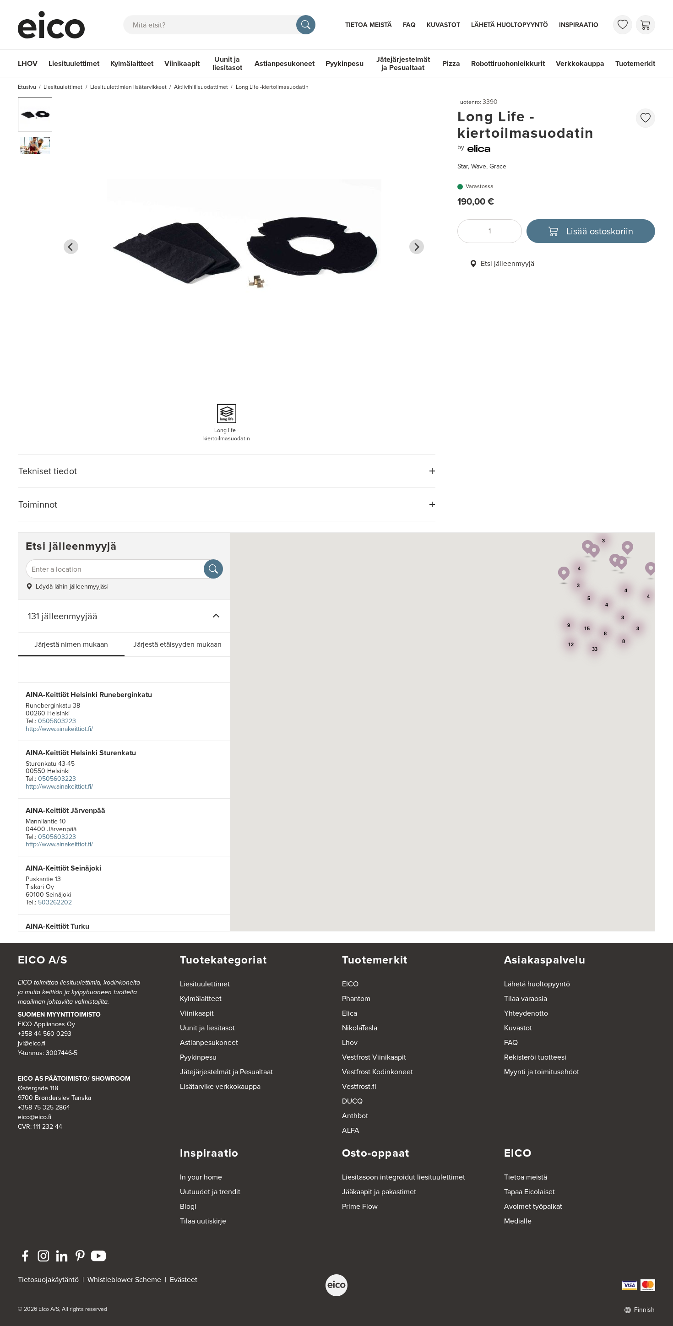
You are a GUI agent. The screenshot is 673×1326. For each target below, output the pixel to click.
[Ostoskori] (645, 24)
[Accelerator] (55, 24)
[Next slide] (416, 246)
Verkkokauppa (580, 63)
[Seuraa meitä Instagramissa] (43, 1256)
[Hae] (305, 24)
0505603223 (57, 721)
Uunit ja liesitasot (227, 63)
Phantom (356, 998)
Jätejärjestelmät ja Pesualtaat (403, 63)
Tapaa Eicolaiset (529, 1191)
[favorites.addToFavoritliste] (645, 118)
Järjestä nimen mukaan (71, 644)
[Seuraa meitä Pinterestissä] (80, 1256)
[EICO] (336, 1285)
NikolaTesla (359, 1028)
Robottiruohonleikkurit (508, 63)
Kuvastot (443, 25)
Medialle (518, 1221)
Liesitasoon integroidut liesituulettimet (403, 1177)
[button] (35, 114)
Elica (349, 1013)
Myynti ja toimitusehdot (541, 1071)
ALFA (350, 1130)
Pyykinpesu (345, 63)
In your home (201, 1177)
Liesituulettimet (74, 63)
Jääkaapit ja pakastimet (379, 1191)
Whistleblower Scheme (124, 1279)
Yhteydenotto (526, 1013)
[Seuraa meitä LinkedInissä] (61, 1256)
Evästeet (183, 1279)
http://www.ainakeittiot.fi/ (59, 729)
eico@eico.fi (34, 1117)
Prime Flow (360, 1206)
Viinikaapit (182, 63)
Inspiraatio (578, 25)
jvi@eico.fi (31, 1043)
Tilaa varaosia (525, 998)
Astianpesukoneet (285, 63)
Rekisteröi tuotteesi (535, 1057)
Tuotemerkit (635, 63)
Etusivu (27, 87)
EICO (350, 984)
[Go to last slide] (71, 246)
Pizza (451, 63)
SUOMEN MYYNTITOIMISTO (59, 1014)
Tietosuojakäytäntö (48, 1279)
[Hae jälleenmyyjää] (213, 569)
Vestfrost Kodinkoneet (377, 1071)
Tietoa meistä (368, 25)
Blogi (188, 1206)
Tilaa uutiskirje (203, 1221)
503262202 (55, 902)
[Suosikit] (622, 24)
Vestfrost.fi (359, 1086)
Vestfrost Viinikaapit (374, 1057)
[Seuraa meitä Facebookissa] (25, 1256)
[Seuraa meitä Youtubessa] (98, 1256)
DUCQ (352, 1101)
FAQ (409, 25)
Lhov (350, 1042)
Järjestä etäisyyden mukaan (177, 644)
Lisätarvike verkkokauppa (220, 1086)
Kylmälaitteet (131, 63)
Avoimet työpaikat (533, 1206)
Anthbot (355, 1115)
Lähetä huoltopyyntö (509, 25)
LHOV (28, 63)
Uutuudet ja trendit (210, 1191)
